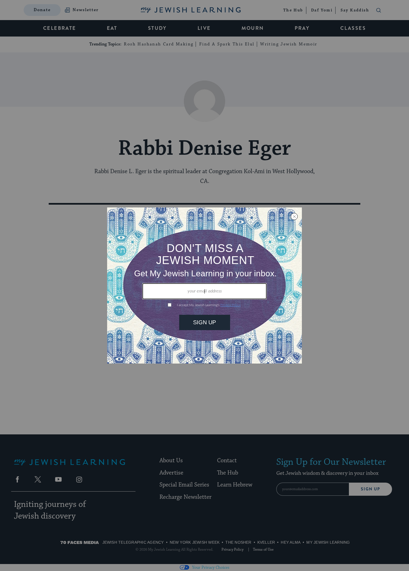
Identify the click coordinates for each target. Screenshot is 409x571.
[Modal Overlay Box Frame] (204, 285)
